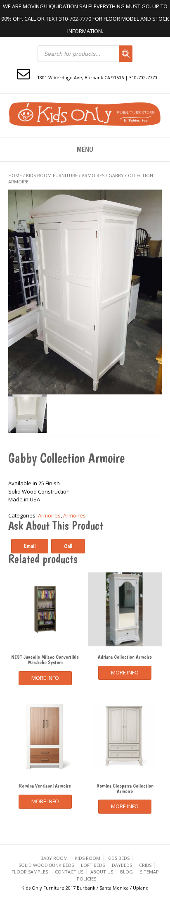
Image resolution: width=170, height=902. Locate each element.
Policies (86, 878)
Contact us (69, 871)
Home (15, 175)
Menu (85, 149)
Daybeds (122, 865)
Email (29, 546)
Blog (126, 871)
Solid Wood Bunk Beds (46, 865)
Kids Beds (118, 858)
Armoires (93, 175)
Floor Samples (30, 871)
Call (68, 546)
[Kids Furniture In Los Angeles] (85, 114)
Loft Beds (93, 865)
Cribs (145, 865)
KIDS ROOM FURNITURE (52, 175)
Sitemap (149, 871)
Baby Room (54, 858)
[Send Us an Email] (23, 73)
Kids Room (87, 858)
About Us (101, 871)
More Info (45, 677)
